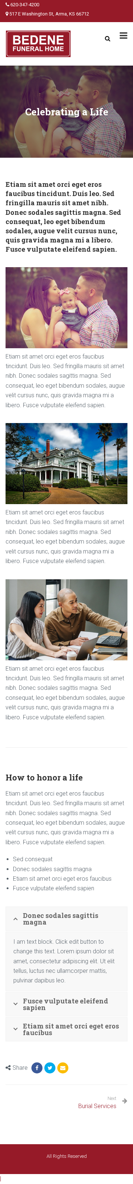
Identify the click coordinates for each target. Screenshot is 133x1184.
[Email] (62, 1067)
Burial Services (97, 1106)
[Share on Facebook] (36, 1067)
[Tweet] (49, 1067)
